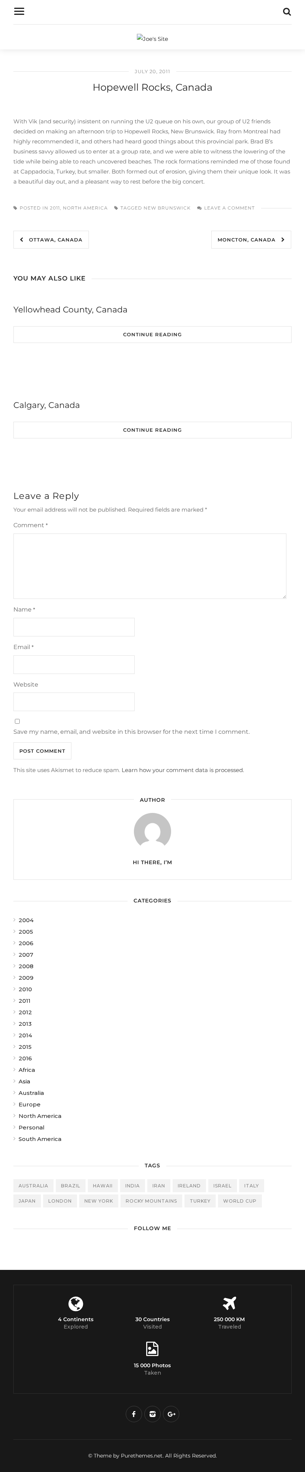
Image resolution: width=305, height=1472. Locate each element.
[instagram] (152, 1414)
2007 (26, 954)
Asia (24, 1081)
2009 (26, 977)
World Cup (240, 1201)
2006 (26, 943)
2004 (26, 920)
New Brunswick (167, 208)
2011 (55, 208)
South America (40, 1138)
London (60, 1201)
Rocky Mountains (151, 1201)
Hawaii (103, 1186)
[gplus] (171, 1414)
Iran (158, 1186)
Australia (31, 1092)
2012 (25, 1012)
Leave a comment (229, 208)
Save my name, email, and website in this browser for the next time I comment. (131, 731)
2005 (26, 931)
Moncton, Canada (249, 240)
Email (23, 647)
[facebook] (134, 1414)
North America (85, 208)
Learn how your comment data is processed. (183, 770)
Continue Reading (152, 334)
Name (24, 609)
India (132, 1186)
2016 (25, 1058)
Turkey (200, 1201)
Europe (30, 1104)
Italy (251, 1186)
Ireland (189, 1186)
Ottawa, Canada (53, 240)
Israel (223, 1186)
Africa (27, 1069)
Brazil (70, 1186)
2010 (25, 989)
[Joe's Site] (152, 39)
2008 (26, 966)
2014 (25, 1035)
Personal (32, 1127)
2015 (25, 1046)
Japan (27, 1201)
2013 (25, 1023)
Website (25, 684)
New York (98, 1201)
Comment (30, 525)
